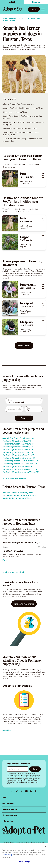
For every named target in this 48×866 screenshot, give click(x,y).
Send (35, 769)
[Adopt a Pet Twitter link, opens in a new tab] (17, 791)
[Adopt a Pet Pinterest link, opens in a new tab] (22, 791)
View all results (24, 346)
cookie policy (7, 855)
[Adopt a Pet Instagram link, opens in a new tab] (31, 791)
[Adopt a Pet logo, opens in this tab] (24, 833)
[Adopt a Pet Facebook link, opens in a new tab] (12, 791)
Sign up (34, 9)
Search (24, 418)
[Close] (45, 846)
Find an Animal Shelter (24, 604)
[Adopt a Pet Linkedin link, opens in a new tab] (36, 791)
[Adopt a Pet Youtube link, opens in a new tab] (27, 791)
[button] (42, 173)
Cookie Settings (24, 862)
